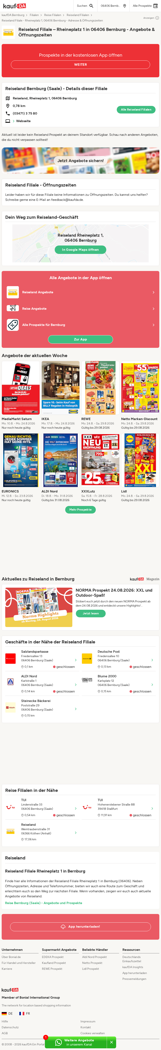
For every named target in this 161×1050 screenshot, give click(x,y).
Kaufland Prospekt (54, 963)
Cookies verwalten (92, 1033)
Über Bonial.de (11, 957)
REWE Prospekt (52, 969)
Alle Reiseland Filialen (136, 109)
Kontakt (85, 1027)
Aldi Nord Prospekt (94, 957)
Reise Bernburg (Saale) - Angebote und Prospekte (43, 903)
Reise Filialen (52, 15)
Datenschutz (10, 1027)
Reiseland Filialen (78, 15)
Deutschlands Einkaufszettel (131, 959)
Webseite (23, 121)
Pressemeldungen (134, 979)
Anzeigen (148, 17)
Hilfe (5, 1021)
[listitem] (21, 395)
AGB (5, 1033)
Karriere (7, 969)
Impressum (87, 1021)
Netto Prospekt (92, 963)
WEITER (80, 65)
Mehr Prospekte (80, 509)
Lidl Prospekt (90, 969)
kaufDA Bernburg (13, 15)
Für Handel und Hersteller (19, 963)
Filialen (34, 15)
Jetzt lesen (91, 613)
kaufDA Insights (132, 967)
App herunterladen (134, 973)
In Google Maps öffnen (80, 250)
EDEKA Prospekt (53, 957)
